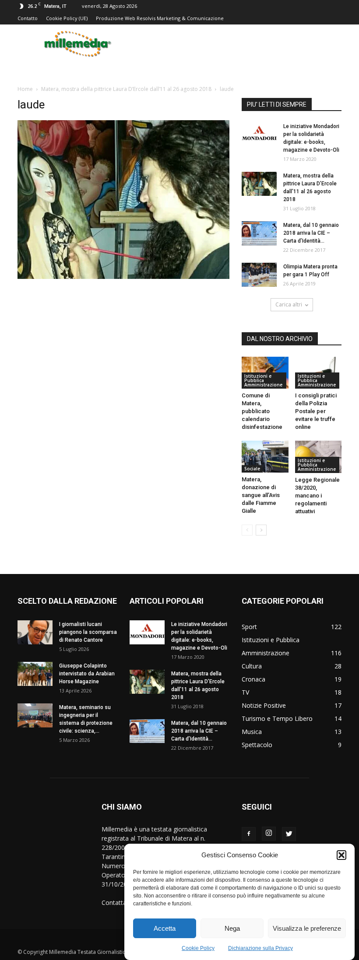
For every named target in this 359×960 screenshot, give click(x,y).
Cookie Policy (198, 948)
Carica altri (288, 304)
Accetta (165, 928)
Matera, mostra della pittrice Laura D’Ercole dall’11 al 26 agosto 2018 (126, 89)
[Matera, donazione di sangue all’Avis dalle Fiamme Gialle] (265, 457)
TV (245, 692)
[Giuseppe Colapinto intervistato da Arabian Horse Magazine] (35, 674)
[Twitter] (289, 834)
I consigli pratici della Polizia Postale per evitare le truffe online (316, 411)
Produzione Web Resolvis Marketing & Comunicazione (160, 18)
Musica (252, 731)
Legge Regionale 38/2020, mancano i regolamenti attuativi (317, 496)
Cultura (252, 666)
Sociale (252, 469)
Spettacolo (257, 745)
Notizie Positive (264, 705)
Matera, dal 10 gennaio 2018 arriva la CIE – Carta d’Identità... (311, 233)
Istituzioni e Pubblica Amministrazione (263, 380)
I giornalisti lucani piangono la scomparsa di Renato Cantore (88, 632)
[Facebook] (249, 834)
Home (25, 89)
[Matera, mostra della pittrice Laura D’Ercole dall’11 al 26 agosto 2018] (259, 184)
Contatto (28, 18)
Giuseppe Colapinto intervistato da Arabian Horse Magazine (87, 674)
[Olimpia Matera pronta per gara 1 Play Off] (259, 275)
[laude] (123, 276)
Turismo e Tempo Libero (277, 718)
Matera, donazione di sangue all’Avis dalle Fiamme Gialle (261, 495)
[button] (341, 855)
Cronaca (253, 679)
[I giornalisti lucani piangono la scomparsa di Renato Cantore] (35, 632)
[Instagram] (269, 834)
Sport (249, 627)
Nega (232, 928)
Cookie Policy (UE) (67, 18)
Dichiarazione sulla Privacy (260, 948)
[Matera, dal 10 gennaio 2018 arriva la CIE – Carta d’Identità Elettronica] (259, 233)
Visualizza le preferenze (307, 928)
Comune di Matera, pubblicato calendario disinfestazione (262, 411)
